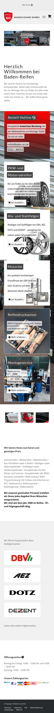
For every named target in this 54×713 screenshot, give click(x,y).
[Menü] (41, 16)
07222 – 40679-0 (15, 149)
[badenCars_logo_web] (22, 17)
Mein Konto (26, 5)
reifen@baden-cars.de (18, 144)
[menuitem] (28, 5)
